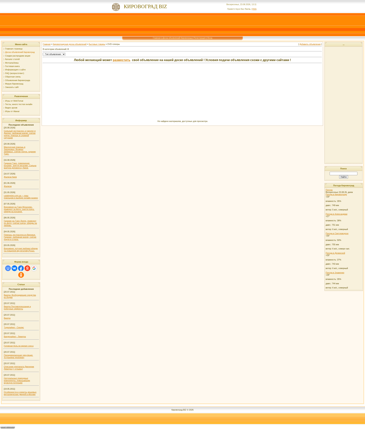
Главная (157, 38)
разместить (121, 60)
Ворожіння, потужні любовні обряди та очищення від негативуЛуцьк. (21, 249)
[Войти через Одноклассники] (21, 275)
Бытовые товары (97, 44)
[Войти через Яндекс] (27, 268)
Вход (209, 38)
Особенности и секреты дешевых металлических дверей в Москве (20, 393)
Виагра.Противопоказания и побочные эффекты (17, 307)
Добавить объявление (310, 44)
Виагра (7, 318)
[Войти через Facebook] (21, 268)
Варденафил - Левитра (15, 336)
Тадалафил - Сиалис (14, 327)
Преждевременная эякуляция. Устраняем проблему (18, 356)
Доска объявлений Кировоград (177, 38)
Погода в (336, 194)
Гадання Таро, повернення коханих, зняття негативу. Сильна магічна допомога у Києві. (20, 165)
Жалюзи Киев (10, 177)
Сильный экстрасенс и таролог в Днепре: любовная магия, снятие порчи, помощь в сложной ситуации (20, 134)
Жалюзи (8, 186)
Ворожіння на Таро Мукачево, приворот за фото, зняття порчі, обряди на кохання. (19, 209)
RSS (254, 9)
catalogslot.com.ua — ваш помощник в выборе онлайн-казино (21, 196)
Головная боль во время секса (18, 346)
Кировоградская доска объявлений (69, 44)
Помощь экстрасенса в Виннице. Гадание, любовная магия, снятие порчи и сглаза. (20, 237)
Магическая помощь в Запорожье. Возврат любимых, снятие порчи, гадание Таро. (20, 150)
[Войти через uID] (8, 268)
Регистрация (200, 38)
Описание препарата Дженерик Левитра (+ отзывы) (19, 367)
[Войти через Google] (34, 268)
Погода (329, 190)
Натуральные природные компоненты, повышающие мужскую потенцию (17, 380)
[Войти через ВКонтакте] (14, 268)
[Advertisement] (182, 24)
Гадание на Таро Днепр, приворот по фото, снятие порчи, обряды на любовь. (20, 223)
